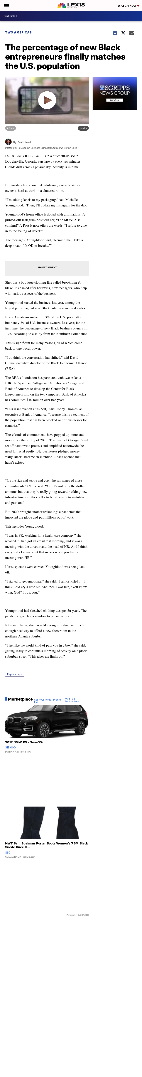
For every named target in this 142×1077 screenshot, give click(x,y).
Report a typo (14, 674)
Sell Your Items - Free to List (48, 701)
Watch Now (127, 5)
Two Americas (18, 32)
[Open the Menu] (6, 5)
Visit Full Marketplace (72, 700)
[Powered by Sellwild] (83, 914)
